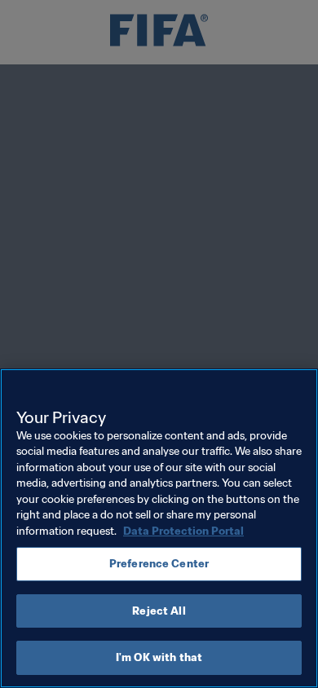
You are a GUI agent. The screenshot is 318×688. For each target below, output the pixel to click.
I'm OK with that (159, 657)
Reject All (158, 611)
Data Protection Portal (183, 531)
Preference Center (159, 564)
